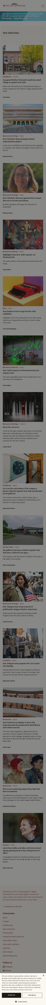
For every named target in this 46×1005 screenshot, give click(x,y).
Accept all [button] (11, 995)
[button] (22, 1001)
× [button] (43, 976)
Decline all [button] (32, 995)
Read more (28, 990)
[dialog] (23, 989)
